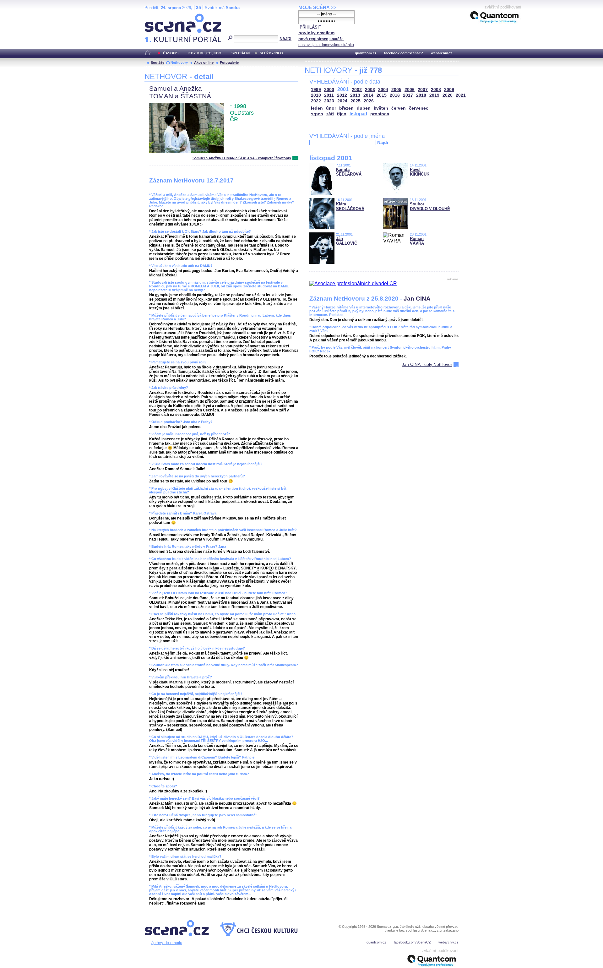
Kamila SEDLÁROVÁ (348, 172)
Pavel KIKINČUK (419, 172)
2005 (396, 89)
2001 (343, 89)
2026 (369, 101)
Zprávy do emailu (166, 942)
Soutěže (157, 62)
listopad (358, 113)
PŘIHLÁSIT (310, 27)
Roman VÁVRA (417, 241)
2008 (436, 89)
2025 (355, 101)
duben (364, 108)
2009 (449, 89)
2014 (368, 95)
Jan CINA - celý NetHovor (427, 364)
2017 (408, 95)
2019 (434, 95)
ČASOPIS (170, 53)
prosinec (379, 113)
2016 (395, 95)
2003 (370, 89)
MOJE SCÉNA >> (317, 7)
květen (381, 108)
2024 (342, 101)
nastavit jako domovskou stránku (326, 45)
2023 (329, 101)
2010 (316, 95)
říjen (341, 113)
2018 (421, 95)
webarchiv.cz (441, 53)
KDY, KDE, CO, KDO (204, 53)
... (295, 158)
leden (317, 108)
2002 (357, 89)
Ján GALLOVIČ (346, 241)
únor (331, 108)
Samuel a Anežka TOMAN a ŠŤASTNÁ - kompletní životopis (242, 158)
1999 (316, 89)
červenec (418, 108)
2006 (410, 89)
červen (398, 108)
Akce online (204, 62)
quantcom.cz (366, 53)
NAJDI (285, 38)
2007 (423, 89)
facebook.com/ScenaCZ (403, 53)
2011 (329, 95)
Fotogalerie (229, 62)
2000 (329, 89)
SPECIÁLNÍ (240, 53)
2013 (355, 95)
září (330, 113)
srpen (317, 113)
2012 (342, 95)
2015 (382, 95)
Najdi (382, 142)
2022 (316, 101)
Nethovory (179, 62)
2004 (383, 89)
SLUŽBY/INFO (271, 53)
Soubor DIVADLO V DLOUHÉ (430, 206)
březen (346, 108)
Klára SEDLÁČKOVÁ (350, 206)
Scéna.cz (155, 16)
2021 (461, 95)
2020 (448, 95)
